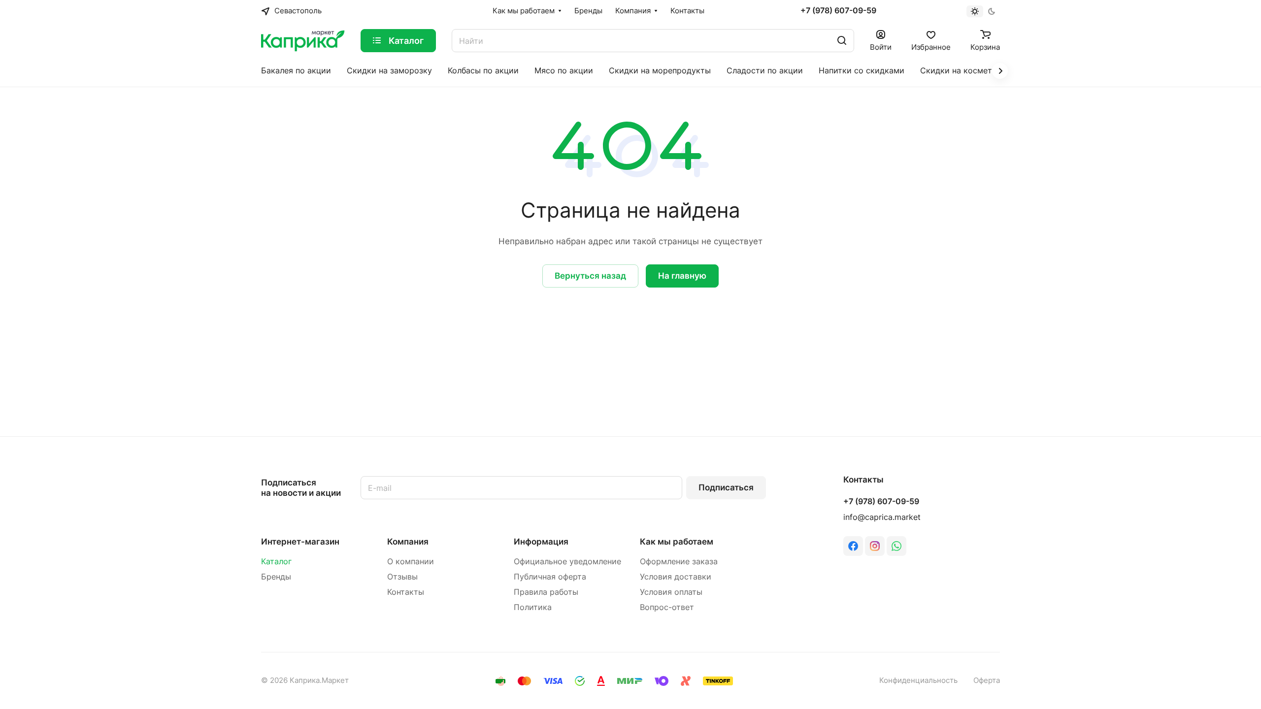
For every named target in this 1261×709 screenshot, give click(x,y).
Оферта (986, 680)
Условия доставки (675, 576)
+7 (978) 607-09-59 (838, 10)
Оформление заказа (679, 561)
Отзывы (402, 576)
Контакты (405, 592)
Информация (541, 542)
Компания (408, 542)
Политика (533, 607)
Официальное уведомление (567, 561)
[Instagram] (875, 546)
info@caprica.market (882, 517)
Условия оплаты (671, 592)
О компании (410, 561)
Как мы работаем (676, 542)
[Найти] (842, 40)
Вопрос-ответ (667, 607)
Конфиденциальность (918, 680)
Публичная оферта (550, 576)
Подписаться (726, 487)
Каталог (276, 561)
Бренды (276, 576)
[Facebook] (853, 546)
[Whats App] (896, 546)
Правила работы (546, 592)
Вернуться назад (590, 276)
